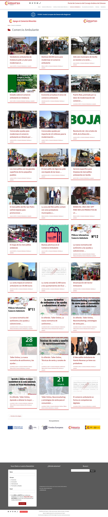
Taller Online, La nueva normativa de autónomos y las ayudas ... (22, 360)
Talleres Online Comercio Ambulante (17, 368)
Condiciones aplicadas (66, 515)
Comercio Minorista (46, 7)
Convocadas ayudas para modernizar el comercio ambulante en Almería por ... (21, 134)
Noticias (97, 7)
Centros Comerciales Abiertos (60, 7)
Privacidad (59, 515)
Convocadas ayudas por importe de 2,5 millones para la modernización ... (54, 134)
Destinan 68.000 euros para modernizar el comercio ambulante (52, 60)
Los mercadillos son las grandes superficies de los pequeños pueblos (22, 172)
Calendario (103, 7)
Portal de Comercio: (45, 511)
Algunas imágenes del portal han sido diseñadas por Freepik (54, 513)
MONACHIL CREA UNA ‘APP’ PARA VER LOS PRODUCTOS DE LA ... (85, 210)
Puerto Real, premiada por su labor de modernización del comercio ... (84, 98)
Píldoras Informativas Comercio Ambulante (82, 255)
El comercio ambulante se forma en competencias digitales (83, 400)
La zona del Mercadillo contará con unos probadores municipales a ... (53, 210)
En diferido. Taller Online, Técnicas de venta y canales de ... (54, 360)
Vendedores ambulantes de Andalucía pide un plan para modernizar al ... (21, 60)
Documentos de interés (87, 7)
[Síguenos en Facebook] (35, 3)
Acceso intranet (24, 511)
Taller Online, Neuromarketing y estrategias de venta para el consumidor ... (53, 400)
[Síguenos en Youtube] (38, 3)
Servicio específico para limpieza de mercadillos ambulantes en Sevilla (82, 172)
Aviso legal (67, 511)
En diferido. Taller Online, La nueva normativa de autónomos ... (53, 320)
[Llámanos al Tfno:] (40, 3)
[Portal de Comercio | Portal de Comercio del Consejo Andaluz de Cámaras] (12, 3)
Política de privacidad (53, 511)
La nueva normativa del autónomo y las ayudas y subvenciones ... (83, 248)
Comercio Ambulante (75, 7)
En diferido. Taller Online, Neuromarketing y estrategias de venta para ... (85, 320)
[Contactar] (30, 3)
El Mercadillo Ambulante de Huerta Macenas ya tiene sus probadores (84, 360)
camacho (29, 66)
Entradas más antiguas (15, 416)
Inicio (39, 7)
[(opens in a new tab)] (54, 271)
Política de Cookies (61, 511)
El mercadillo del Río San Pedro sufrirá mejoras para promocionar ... (22, 210)
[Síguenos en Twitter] (33, 3)
